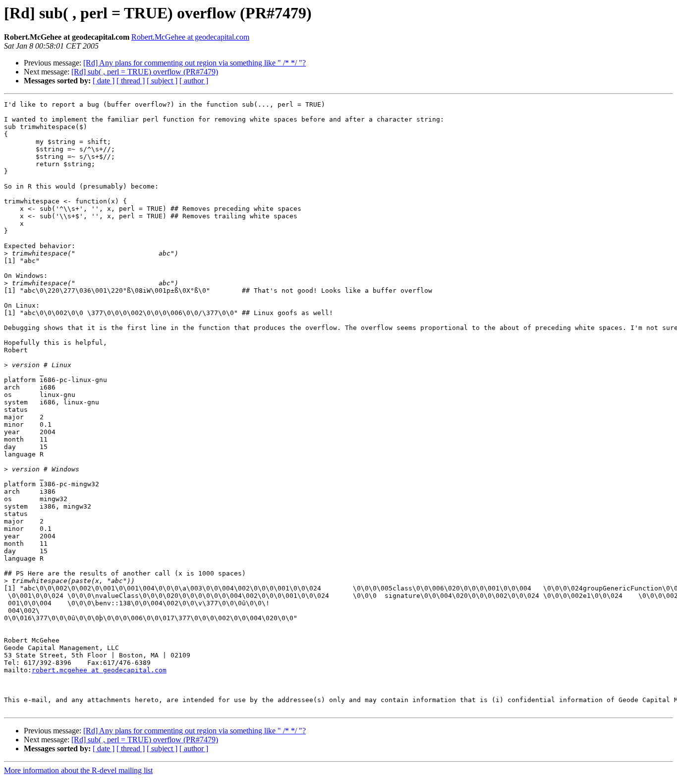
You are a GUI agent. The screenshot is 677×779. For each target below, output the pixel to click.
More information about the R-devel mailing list (78, 770)
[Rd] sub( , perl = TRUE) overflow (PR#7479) (144, 71)
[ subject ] (162, 80)
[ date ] (103, 80)
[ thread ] (130, 80)
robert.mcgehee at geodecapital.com (99, 670)
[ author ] (193, 80)
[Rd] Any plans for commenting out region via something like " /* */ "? (194, 63)
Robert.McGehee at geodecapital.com (190, 37)
